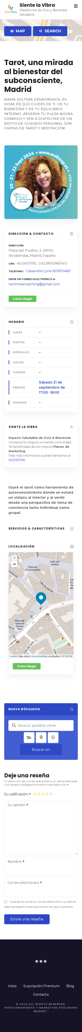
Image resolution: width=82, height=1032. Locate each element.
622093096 (17, 460)
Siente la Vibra (37, 5)
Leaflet (13, 656)
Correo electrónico (22, 883)
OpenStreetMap (39, 656)
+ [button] (14, 557)
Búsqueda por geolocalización (53, 737)
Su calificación (16, 794)
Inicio (12, 986)
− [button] (14, 564)
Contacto (41, 994)
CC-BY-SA (67, 656)
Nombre (13, 862)
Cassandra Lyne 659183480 (48, 271)
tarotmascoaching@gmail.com (34, 284)
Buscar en (41, 749)
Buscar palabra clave (14, 725)
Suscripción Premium (41, 986)
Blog (70, 986)
